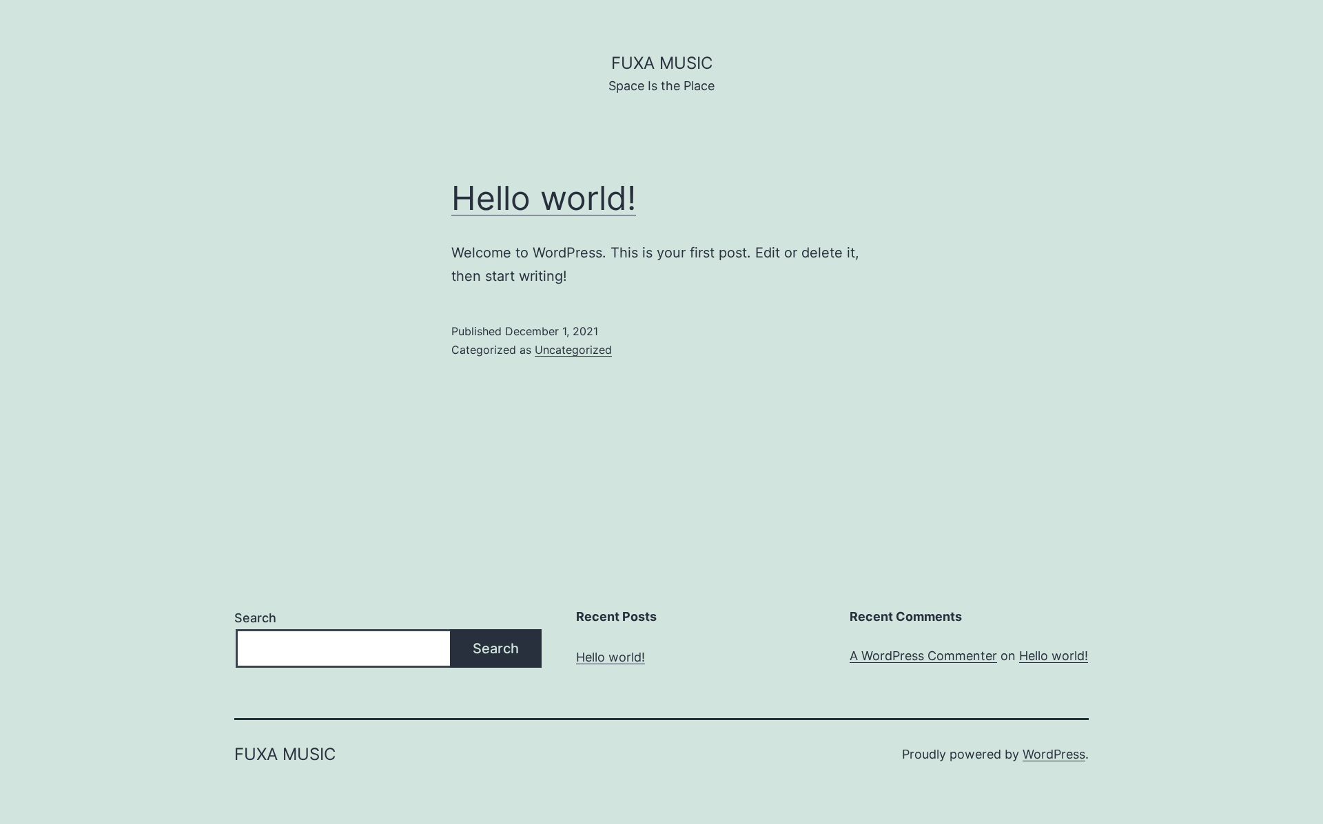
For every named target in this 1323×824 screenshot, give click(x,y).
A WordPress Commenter (923, 655)
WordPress (1054, 754)
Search (255, 618)
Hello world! (543, 198)
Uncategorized (573, 350)
